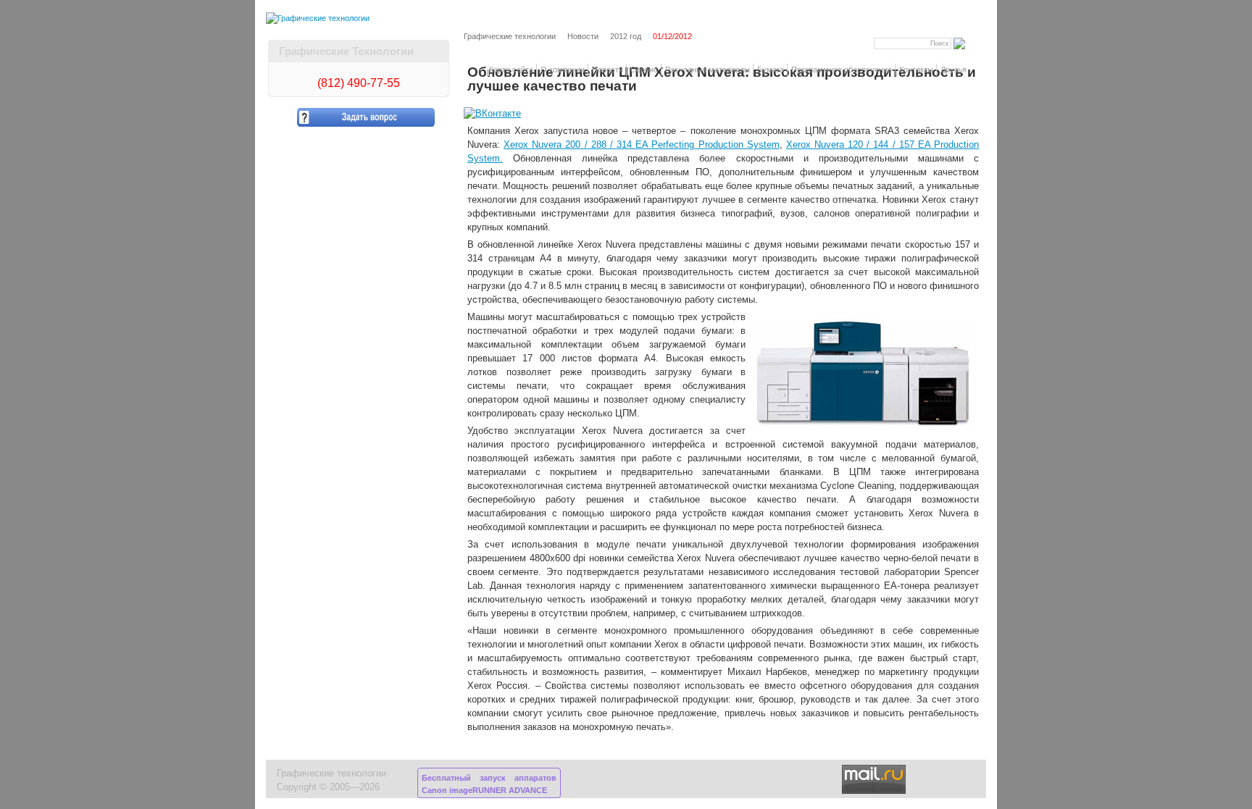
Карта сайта (511, 69)
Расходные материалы (707, 69)
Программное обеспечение (841, 69)
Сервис (644, 69)
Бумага (770, 69)
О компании (563, 69)
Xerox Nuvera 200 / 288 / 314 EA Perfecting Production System (642, 145)
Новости (607, 69)
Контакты (916, 69)
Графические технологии (510, 36)
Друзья (953, 69)
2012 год (625, 36)
